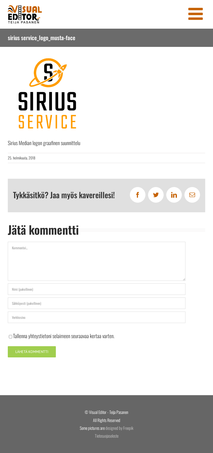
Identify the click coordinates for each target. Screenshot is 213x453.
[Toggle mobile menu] (196, 13)
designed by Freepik (119, 428)
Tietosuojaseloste (106, 436)
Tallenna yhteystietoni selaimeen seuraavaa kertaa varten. (64, 336)
